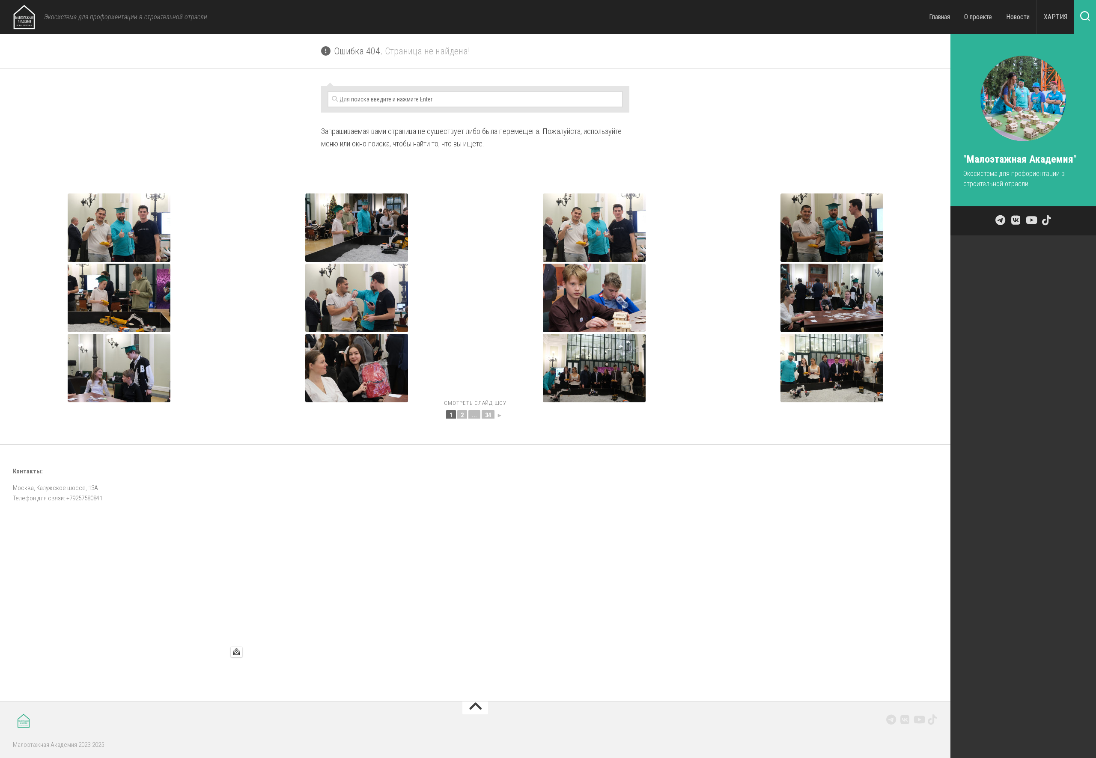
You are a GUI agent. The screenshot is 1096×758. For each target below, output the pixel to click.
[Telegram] (891, 719)
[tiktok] (932, 719)
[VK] (905, 719)
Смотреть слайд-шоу (475, 403)
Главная (939, 17)
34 (488, 415)
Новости (1018, 17)
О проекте (978, 17)
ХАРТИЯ (1055, 17)
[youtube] (919, 719)
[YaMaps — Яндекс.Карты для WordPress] (236, 652)
